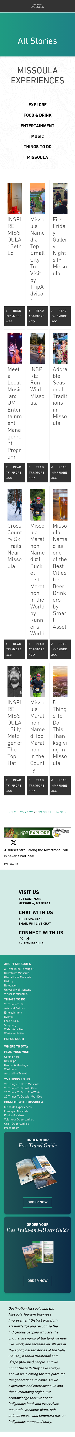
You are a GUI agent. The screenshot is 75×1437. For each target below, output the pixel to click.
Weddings (10, 1069)
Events (8, 1016)
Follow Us (11, 864)
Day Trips (10, 1061)
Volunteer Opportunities (19, 1119)
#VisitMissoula (31, 943)
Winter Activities (14, 1033)
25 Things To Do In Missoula (21, 1084)
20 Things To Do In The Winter (23, 1092)
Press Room (14, 1039)
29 (40, 812)
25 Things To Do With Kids (20, 1088)
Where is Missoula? (16, 993)
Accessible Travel (15, 1073)
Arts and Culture (14, 1008)
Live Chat (43, 923)
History (8, 981)
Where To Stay (16, 1046)
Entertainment (13, 1012)
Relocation (10, 985)
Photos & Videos (14, 1115)
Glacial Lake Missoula (17, 977)
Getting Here (12, 1056)
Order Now (38, 1202)
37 (62, 812)
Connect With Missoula (23, 1102)
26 (26, 812)
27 (31, 812)
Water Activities (14, 1029)
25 (22, 812)
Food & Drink (12, 1021)
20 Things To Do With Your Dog (23, 1096)
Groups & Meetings (16, 1065)
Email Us (26, 923)
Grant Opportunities (16, 1123)
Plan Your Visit (17, 1052)
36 (57, 812)
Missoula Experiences (18, 1107)
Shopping (10, 1025)
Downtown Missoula (16, 973)
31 (49, 812)
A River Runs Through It (19, 968)
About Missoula (17, 964)
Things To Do (14, 999)
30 (45, 812)
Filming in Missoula (16, 1111)
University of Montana (17, 989)
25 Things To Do (14, 1004)
